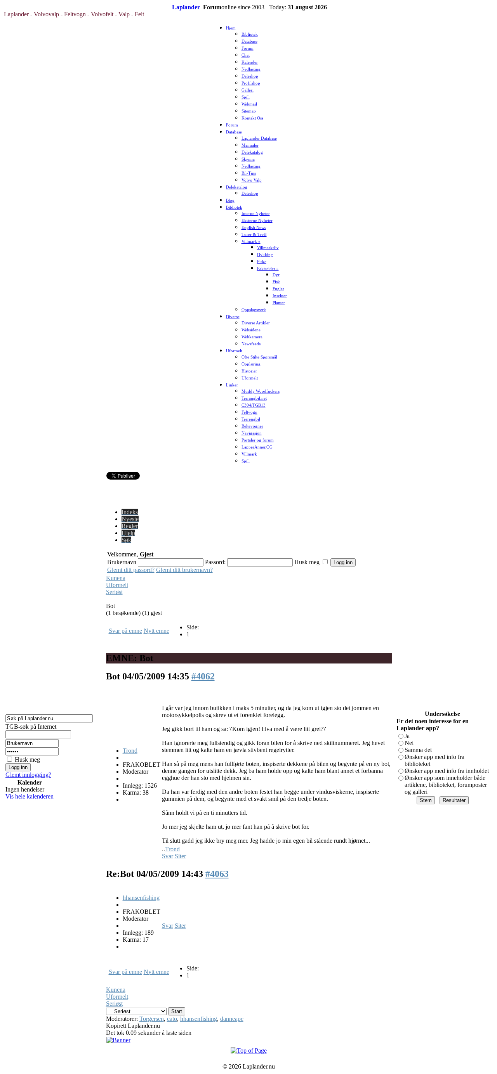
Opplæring (251, 364)
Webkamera (252, 337)
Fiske (261, 262)
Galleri (248, 90)
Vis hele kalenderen (29, 796)
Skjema (248, 159)
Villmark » (251, 241)
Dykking (265, 255)
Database (249, 41)
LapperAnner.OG (257, 447)
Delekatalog (252, 152)
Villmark (249, 454)
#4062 (203, 676)
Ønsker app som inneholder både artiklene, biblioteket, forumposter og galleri (446, 784)
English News (254, 227)
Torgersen (151, 1018)
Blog (230, 200)
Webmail (249, 104)
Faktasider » (268, 269)
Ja (407, 736)
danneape (231, 1018)
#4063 (217, 874)
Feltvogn (249, 412)
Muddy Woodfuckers (261, 391)
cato (172, 1018)
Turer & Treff (254, 234)
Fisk (276, 282)
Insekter (280, 296)
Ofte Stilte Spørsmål (259, 357)
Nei (409, 743)
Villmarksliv (268, 248)
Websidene (251, 330)
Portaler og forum (258, 440)
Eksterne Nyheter (257, 220)
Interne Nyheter (256, 213)
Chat (246, 55)
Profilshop (251, 83)
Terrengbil (251, 419)
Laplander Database (259, 138)
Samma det (418, 750)
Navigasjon (252, 433)
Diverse (233, 317)
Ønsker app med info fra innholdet (447, 770)
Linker (232, 385)
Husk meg (27, 759)
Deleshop (250, 76)
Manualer (250, 145)
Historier (249, 371)
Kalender (250, 62)
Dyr (276, 275)
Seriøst (114, 592)
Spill (246, 97)
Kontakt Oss (252, 118)
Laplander (186, 7)
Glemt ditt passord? (131, 569)
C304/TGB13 (254, 405)
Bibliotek (250, 34)
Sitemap (249, 111)
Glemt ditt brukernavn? (184, 569)
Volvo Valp (252, 180)
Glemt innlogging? (28, 774)
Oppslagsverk (254, 310)
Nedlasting (251, 69)
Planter (279, 303)
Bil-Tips (249, 173)
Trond (130, 750)
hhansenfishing (141, 897)
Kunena (115, 578)
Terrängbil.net (254, 398)
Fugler (278, 289)
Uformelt (234, 351)
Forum (248, 48)
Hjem (231, 28)
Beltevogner (252, 426)
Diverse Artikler (256, 323)
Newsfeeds (251, 344)
